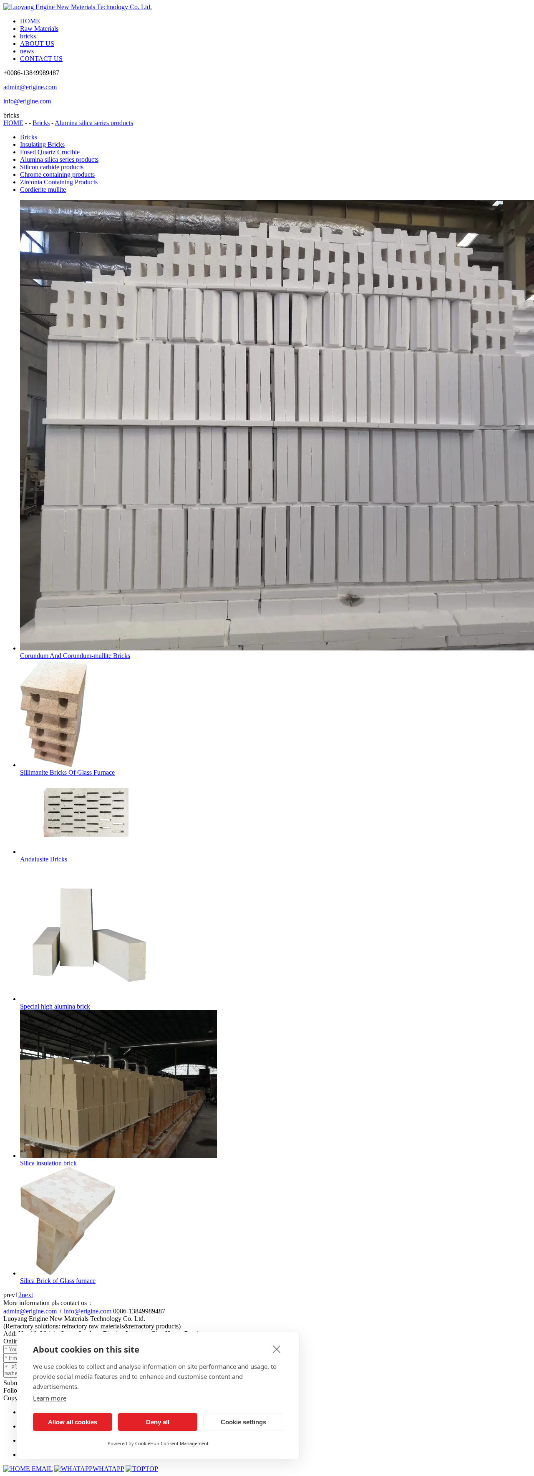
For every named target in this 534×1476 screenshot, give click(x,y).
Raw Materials (39, 28)
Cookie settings (243, 1422)
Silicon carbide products (51, 167)
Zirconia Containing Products (59, 182)
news (27, 51)
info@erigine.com (27, 101)
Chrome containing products (57, 174)
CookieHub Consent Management (172, 1443)
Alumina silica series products (94, 122)
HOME (30, 21)
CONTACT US (41, 58)
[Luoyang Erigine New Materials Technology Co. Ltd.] (77, 6)
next (27, 1294)
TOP (151, 1468)
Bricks (41, 122)
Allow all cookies (72, 1422)
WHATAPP (108, 1468)
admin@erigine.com (30, 86)
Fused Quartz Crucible (50, 152)
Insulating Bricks (42, 144)
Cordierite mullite (43, 189)
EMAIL (41, 1468)
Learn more (49, 1398)
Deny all (157, 1422)
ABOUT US (37, 43)
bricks (28, 36)
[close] (276, 1349)
